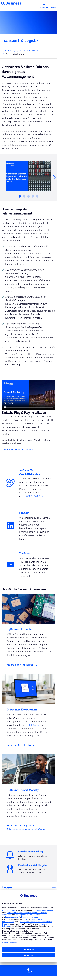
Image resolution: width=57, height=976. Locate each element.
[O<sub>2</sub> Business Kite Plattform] (28, 707)
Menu (53, 7)
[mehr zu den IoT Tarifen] (28, 632)
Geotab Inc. (23, 100)
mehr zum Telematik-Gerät (17, 449)
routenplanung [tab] (33, 196)
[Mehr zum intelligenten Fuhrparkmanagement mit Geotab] (28, 796)
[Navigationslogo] (11, 3)
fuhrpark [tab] (20, 196)
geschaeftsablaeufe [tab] (24, 196)
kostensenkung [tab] (28, 196)
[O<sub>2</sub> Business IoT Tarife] (28, 627)
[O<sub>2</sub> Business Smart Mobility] (28, 788)
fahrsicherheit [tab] (37, 196)
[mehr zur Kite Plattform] (28, 712)
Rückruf (28, 972)
